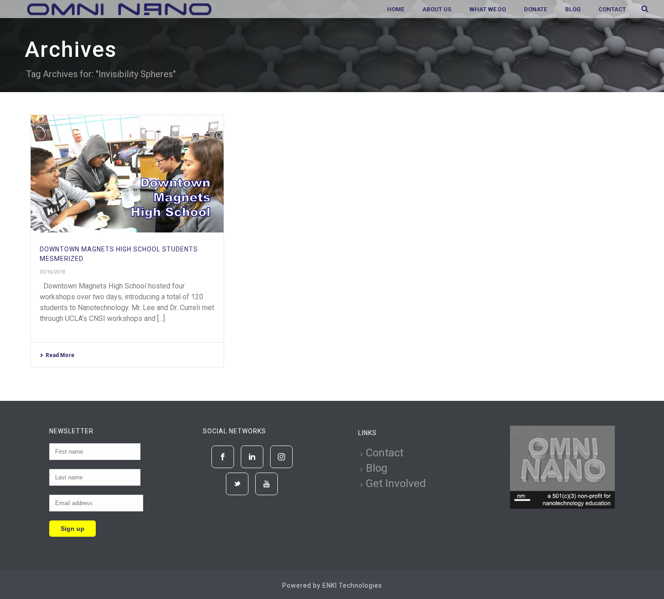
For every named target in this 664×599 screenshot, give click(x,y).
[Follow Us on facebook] (222, 457)
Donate (535, 9)
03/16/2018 (52, 272)
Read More (60, 355)
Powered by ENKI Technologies (332, 585)
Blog (572, 9)
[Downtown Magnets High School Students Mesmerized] (127, 174)
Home (395, 9)
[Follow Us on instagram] (281, 457)
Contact (612, 9)
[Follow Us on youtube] (266, 484)
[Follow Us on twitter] (237, 484)
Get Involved (396, 483)
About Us (436, 9)
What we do (487, 9)
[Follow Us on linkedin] (252, 457)
